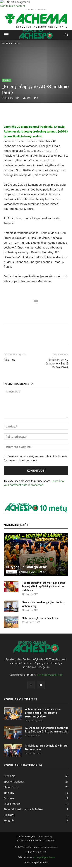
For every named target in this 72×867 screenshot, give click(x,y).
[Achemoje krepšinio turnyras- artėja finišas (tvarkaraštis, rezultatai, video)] (13, 713)
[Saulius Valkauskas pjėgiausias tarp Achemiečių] (11, 606)
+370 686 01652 (38, 852)
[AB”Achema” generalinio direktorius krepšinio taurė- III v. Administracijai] (13, 732)
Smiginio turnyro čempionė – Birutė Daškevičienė (57, 363)
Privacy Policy (45, 836)
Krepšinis (11, 572)
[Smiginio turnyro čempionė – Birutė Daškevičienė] (13, 750)
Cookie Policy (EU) (26, 836)
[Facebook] (31, 685)
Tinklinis (17, 43)
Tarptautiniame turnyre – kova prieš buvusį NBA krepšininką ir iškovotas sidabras (44, 586)
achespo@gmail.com (50, 675)
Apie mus (9, 359)
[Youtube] (41, 685)
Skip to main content (12, 5)
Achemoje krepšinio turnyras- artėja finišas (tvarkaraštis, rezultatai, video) (43, 713)
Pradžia (6, 43)
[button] (6, 35)
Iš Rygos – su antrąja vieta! (26, 567)
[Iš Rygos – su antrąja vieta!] (36, 554)
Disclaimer (49, 840)
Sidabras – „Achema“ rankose (40, 618)
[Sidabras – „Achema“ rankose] (11, 622)
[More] (49, 115)
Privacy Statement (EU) (29, 840)
